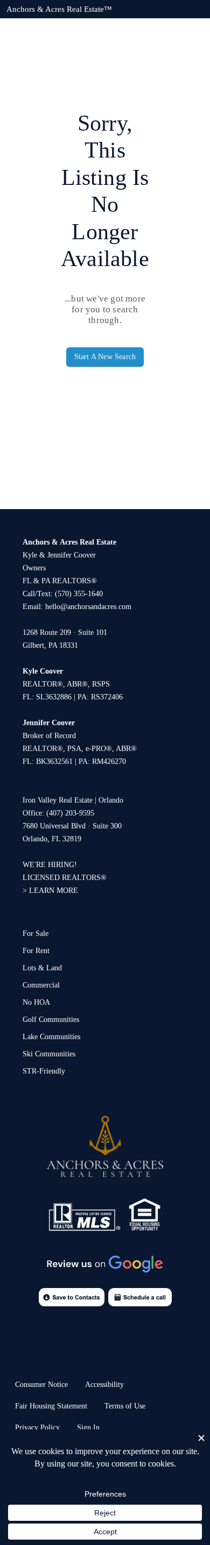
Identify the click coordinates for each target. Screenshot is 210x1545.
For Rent (36, 951)
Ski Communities (49, 1054)
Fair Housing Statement (51, 1406)
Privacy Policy (37, 1428)
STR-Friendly (44, 1071)
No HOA (36, 1002)
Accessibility (104, 1385)
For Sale (35, 933)
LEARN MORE (53, 890)
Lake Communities (51, 1037)
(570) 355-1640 (79, 594)
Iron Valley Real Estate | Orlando (73, 800)
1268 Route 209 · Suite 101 (65, 632)
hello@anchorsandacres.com (88, 607)
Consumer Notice (41, 1385)
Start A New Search (105, 357)
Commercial (41, 985)
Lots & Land (42, 968)
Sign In (88, 1428)
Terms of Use (124, 1406)
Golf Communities (51, 1019)
